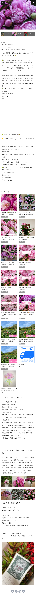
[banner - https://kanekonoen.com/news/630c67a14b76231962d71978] (29, 34)
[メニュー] (3, 3)
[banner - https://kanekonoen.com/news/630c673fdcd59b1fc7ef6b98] (6, 34)
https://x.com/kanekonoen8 (16, 591)
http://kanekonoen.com (23, 591)
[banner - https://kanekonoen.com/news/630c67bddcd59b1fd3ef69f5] (17, 34)
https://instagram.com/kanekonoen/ (19, 591)
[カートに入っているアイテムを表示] (33, 3)
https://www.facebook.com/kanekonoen (12, 591)
